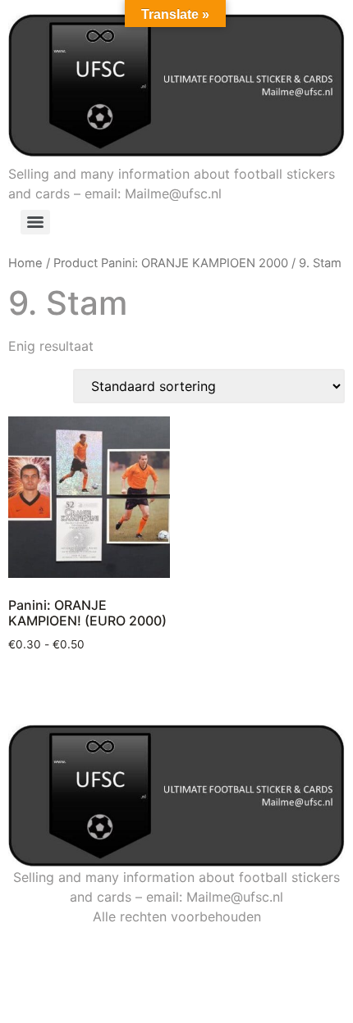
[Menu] (35, 222)
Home (25, 263)
